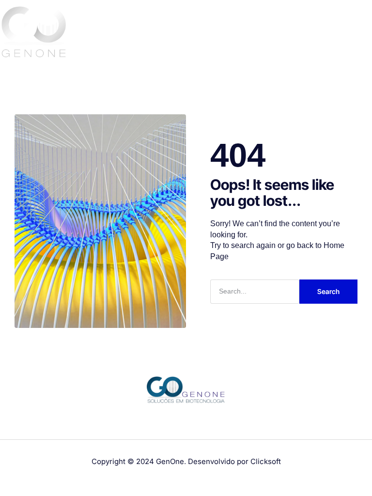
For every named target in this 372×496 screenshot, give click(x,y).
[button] (362, 33)
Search (328, 291)
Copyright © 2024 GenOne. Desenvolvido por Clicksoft (186, 461)
